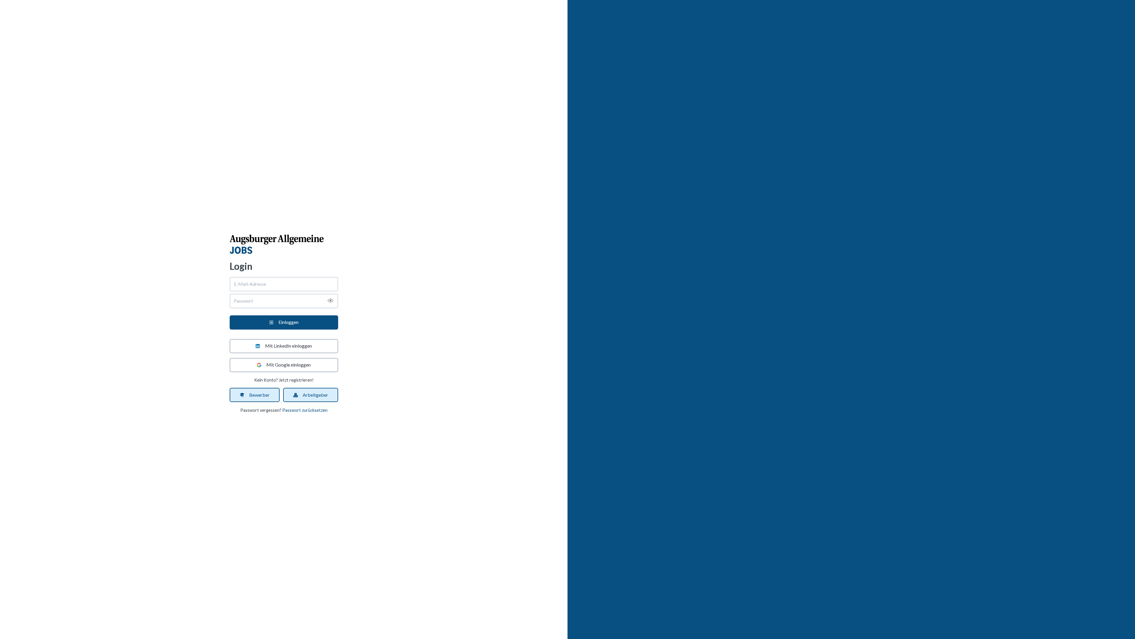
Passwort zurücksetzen (304, 410)
